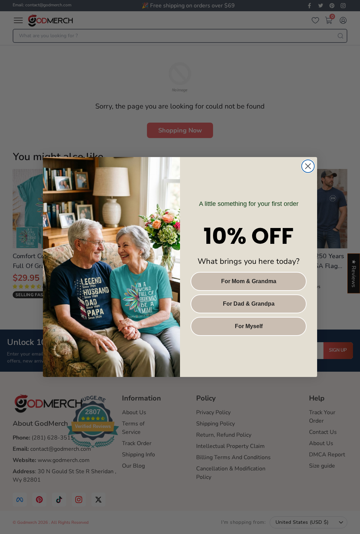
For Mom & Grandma (248, 281)
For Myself (249, 326)
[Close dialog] (308, 166)
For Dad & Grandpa (249, 304)
